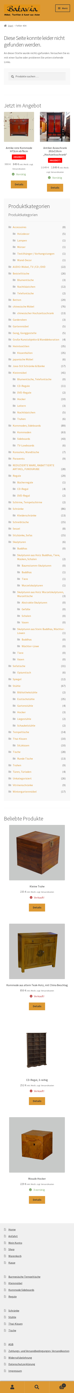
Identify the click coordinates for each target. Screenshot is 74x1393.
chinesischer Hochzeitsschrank (35, 313)
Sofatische (19, 666)
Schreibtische (21, 522)
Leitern (21, 405)
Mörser (21, 247)
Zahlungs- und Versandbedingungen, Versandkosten (38, 1351)
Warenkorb (15, 1256)
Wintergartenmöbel (25, 791)
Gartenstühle (25, 705)
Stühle (16, 686)
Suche (37, 1387)
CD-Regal (22, 489)
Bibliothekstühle (27, 692)
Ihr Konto (12, 1387)
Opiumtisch (24, 672)
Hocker (21, 399)
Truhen (21, 419)
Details (19, 184)
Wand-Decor (24, 260)
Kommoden (24, 432)
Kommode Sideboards (21, 1290)
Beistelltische (21, 273)
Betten (17, 299)
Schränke (18, 508)
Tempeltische (21, 732)
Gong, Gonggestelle (24, 333)
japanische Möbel (23, 359)
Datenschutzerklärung (21, 1364)
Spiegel (17, 679)
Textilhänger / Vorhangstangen (35, 253)
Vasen (25, 622)
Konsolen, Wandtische (26, 452)
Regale (17, 475)
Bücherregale (25, 482)
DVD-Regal (23, 495)
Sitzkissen (23, 745)
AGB (10, 1344)
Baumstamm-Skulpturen (36, 565)
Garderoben (20, 319)
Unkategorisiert (22, 778)
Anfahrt (13, 1236)
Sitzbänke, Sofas (22, 535)
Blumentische (25, 280)
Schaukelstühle (26, 725)
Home (12, 1229)
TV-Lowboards (25, 445)
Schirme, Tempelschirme (27, 502)
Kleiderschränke (26, 515)
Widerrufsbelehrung (20, 1357)
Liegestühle (24, 719)
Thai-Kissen (20, 738)
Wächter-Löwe (30, 646)
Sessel (16, 528)
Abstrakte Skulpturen (34, 602)
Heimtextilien (21, 346)
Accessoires (19, 227)
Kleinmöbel (20, 372)
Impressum (15, 1370)
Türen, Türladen (22, 771)
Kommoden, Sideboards (27, 425)
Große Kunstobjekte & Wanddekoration (36, 339)
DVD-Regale (24, 392)
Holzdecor (23, 233)
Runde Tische (25, 758)
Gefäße (26, 609)
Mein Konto (15, 1242)
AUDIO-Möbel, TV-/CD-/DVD (29, 266)
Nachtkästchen (26, 286)
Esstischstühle (26, 699)
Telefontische (25, 293)
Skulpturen (19, 542)
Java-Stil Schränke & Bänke (29, 366)
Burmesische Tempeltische (24, 1276)
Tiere (25, 579)
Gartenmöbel (21, 326)
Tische (16, 752)
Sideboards (23, 438)
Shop (11, 1249)
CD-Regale (23, 386)
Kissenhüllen (25, 353)
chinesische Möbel (23, 306)
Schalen (26, 616)
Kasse (11, 1262)
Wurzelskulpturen (32, 585)
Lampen (22, 240)
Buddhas (22, 548)
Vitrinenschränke (23, 785)
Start (10, 25)
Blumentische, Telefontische (34, 379)
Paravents (19, 458)
